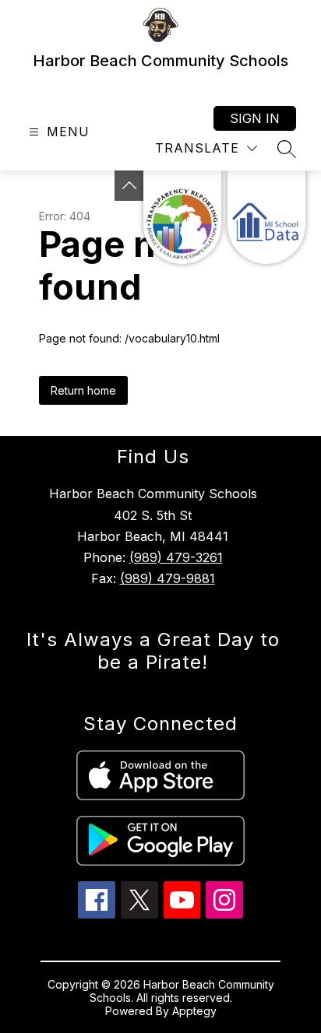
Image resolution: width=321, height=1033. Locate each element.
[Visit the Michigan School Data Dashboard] (266, 217)
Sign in (255, 118)
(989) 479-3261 (176, 557)
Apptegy (194, 1010)
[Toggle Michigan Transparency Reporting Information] (129, 185)
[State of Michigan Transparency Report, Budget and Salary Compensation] (182, 217)
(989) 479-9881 (167, 578)
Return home (83, 390)
